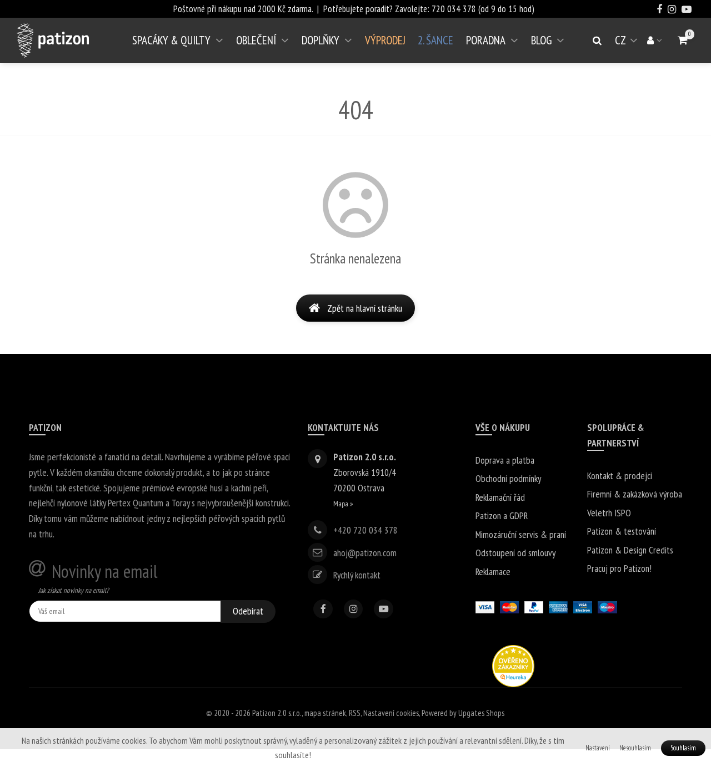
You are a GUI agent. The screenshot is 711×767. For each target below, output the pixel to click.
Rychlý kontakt (356, 574)
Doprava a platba (504, 460)
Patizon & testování (621, 531)
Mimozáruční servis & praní (520, 534)
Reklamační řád (500, 497)
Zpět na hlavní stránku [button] (364, 308)
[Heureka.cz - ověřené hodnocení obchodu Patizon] (513, 664)
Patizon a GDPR (501, 515)
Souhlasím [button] (683, 748)
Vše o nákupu (502, 427)
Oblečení (256, 40)
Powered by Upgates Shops (463, 713)
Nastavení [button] (597, 748)
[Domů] (53, 40)
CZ (628, 45)
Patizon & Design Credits (630, 549)
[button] (682, 40)
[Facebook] (323, 609)
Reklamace (492, 571)
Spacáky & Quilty (171, 40)
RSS (354, 713)
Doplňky (320, 40)
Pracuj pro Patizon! (619, 568)
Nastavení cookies (391, 713)
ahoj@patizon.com (365, 552)
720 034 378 (454, 9)
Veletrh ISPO (609, 512)
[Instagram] (353, 609)
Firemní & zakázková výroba (634, 493)
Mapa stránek (325, 713)
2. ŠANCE (435, 40)
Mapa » (343, 503)
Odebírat (248, 611)
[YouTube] (383, 609)
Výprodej (385, 40)
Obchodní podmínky (508, 478)
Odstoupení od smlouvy (515, 552)
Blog (541, 40)
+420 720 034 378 (365, 530)
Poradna (485, 40)
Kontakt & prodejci (619, 475)
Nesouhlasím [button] (635, 748)
